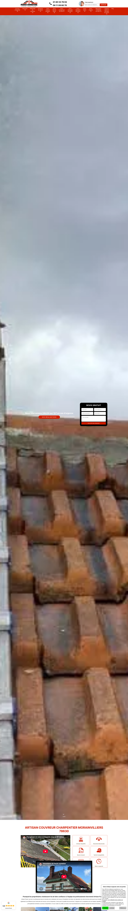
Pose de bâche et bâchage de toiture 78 (106, 11)
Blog (113, 8)
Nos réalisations (49, 417)
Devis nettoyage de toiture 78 (70, 10)
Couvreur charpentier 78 (17, 10)
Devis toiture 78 (84, 10)
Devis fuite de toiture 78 (54, 10)
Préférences (123, 908)
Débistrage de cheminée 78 (32, 10)
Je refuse (111, 908)
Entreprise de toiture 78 (40, 10)
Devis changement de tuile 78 (62, 10)
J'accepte (105, 908)
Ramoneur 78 (25, 9)
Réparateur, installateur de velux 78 (98, 10)
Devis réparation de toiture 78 (77, 10)
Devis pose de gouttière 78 (48, 10)
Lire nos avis (8, 908)
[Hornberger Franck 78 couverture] (29, 3)
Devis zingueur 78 (91, 10)
